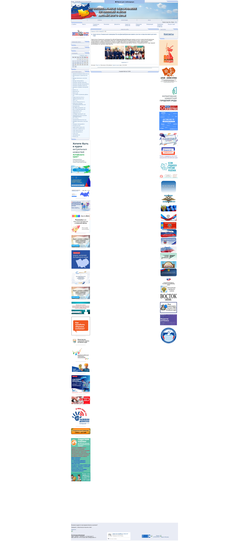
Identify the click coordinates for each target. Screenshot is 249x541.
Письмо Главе (171, 24)
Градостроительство (78, 97)
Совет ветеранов (77, 131)
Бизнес (74, 89)
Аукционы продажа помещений (80, 87)
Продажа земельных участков (80, 121)
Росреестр (75, 125)
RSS (176, 22)
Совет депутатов (77, 130)
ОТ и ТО (75, 118)
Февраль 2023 (83, 55)
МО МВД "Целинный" (78, 107)
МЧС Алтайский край (78, 109)
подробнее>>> (124, 62)
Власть (84, 24)
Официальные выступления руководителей (80, 116)
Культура (75, 106)
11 (84, 61)
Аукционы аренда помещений (80, 84)
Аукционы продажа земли (79, 85)
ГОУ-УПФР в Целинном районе (80, 94)
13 (73, 62)
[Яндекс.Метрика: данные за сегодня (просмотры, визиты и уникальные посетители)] (164, 536)
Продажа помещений (78, 124)
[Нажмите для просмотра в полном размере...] (114, 59)
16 (80, 62)
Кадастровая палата (78, 127)
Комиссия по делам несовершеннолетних (78, 104)
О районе (74, 24)
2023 (97, 31)
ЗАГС (74, 100)
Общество (75, 112)
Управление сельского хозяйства (160, 25)
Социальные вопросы (96, 25)
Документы (117, 24)
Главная (100, 20)
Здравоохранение (77, 98)
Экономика (106, 24)
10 (82, 61)
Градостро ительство (127, 25)
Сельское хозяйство (78, 128)
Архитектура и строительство (80, 75)
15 (77, 62)
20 (73, 64)
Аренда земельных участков (80, 78)
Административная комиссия (80, 73)
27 (73, 66)
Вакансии (75, 91)
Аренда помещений (77, 80)
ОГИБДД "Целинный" (78, 114)
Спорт (74, 133)
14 (75, 62)
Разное (74, 136)
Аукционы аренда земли (79, 82)
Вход (149, 20)
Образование (76, 110)
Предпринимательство (78, 119)
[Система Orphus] (118, 539)
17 (82, 62)
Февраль (102, 31)
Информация (149, 24)
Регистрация (124, 20)
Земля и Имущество (78, 101)
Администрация (116, 65)
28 (75, 66)
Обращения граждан (139, 25)
